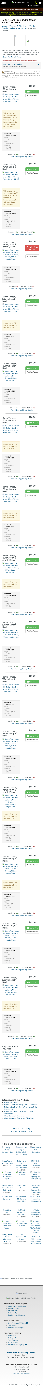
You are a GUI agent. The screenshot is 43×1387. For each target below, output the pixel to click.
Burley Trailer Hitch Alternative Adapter (7, 1238)
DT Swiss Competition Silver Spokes (36, 1212)
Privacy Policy (13, 1311)
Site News (12, 1325)
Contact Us (12, 1336)
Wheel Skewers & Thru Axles (14, 1116)
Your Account (13, 1340)
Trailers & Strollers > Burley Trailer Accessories (20, 1105)
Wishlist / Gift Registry (16, 1344)
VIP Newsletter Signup (16, 1328)
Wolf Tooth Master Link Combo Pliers (21, 1212)
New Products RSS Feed (17, 1323)
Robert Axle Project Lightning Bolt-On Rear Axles (36, 1189)
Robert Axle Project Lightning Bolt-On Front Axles (21, 1164)
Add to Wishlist (32, 95)
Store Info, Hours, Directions (21, 1373)
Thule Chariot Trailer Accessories (18, 27)
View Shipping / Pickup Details (22, 156)
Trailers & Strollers (18, 26)
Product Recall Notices (16, 1315)
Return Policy (13, 1313)
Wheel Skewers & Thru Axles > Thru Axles (19, 1118)
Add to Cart (33, 91)
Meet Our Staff (13, 1308)
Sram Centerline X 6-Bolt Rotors (21, 1237)
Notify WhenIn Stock (33, 248)
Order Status (13, 1342)
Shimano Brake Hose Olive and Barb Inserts (7, 1188)
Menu (4, 26)
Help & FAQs (12, 1338)
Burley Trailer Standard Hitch (7, 1162)
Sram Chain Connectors (7, 1211)
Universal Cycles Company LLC (21, 1352)
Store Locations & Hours (17, 1306)
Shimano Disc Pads (21, 1187)
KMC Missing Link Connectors (35, 1163)
